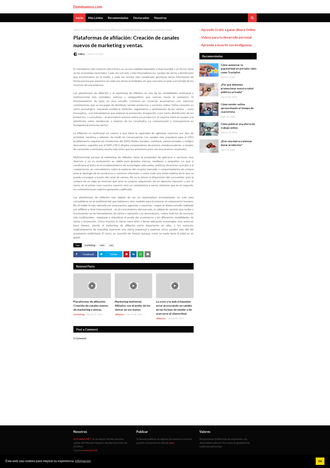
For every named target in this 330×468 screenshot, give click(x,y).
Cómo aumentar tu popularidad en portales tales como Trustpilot (238, 68)
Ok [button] (320, 461)
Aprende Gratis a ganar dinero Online (228, 30)
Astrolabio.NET (82, 438)
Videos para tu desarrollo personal (226, 37)
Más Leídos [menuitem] (95, 17)
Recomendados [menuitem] (118, 17)
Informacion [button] (83, 461)
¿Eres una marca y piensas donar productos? (236, 143)
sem (102, 245)
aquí (171, 442)
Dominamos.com (87, 6)
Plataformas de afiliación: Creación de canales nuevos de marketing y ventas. (90, 305)
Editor (81, 54)
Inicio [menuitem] (79, 17)
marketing (87, 29)
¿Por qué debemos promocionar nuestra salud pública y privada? (237, 88)
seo (111, 245)
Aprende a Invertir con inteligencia (226, 45)
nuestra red (90, 450)
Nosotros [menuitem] (160, 17)
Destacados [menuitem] (141, 17)
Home (76, 29)
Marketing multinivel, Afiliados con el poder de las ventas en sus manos (132, 305)
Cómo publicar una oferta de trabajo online (238, 125)
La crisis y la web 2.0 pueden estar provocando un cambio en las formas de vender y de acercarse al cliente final (174, 307)
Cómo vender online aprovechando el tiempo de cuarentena (237, 108)
